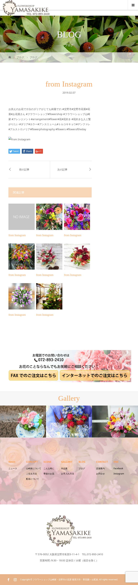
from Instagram (17, 235)
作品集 (64, 468)
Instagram (119, 473)
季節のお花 (48, 473)
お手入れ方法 (67, 473)
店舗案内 (100, 468)
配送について (32, 478)
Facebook (118, 468)
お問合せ (100, 473)
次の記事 (62, 169)
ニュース (12, 468)
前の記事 (24, 169)
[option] (23, 421)
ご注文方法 (31, 473)
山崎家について (33, 468)
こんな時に (48, 468)
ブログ (82, 468)
